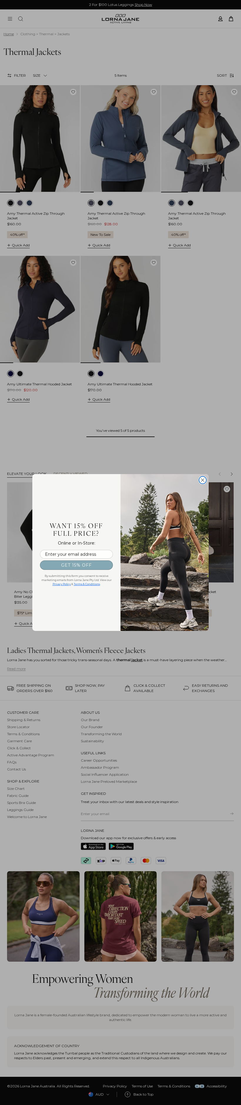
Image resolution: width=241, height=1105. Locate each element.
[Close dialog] (202, 480)
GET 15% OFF (76, 565)
